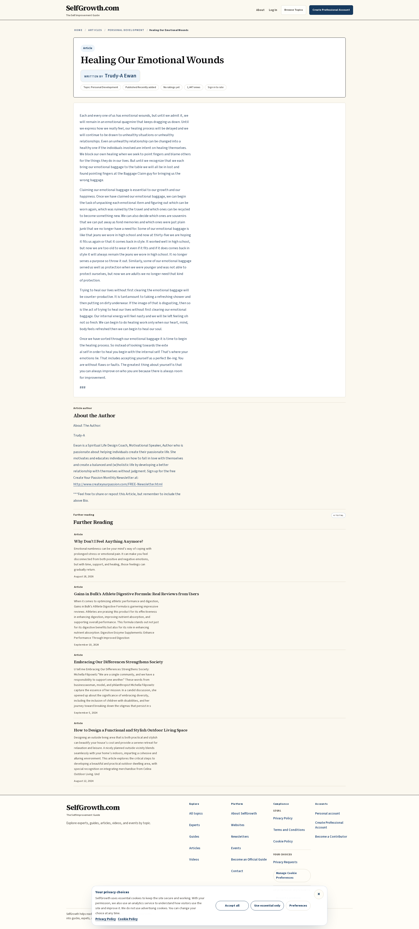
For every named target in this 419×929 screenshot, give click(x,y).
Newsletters (240, 836)
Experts (194, 825)
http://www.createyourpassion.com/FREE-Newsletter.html (118, 484)
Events (236, 848)
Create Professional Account (329, 825)
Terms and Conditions (289, 830)
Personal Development (126, 30)
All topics (196, 813)
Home (78, 30)
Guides (194, 836)
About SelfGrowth (244, 813)
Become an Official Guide (249, 859)
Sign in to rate (216, 87)
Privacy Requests (285, 862)
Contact (237, 871)
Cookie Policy (283, 841)
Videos (194, 859)
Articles (95, 30)
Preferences (298, 905)
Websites (237, 825)
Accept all (232, 905)
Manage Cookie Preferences (286, 875)
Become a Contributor (331, 836)
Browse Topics (293, 10)
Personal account (327, 813)
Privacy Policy (282, 818)
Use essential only (267, 905)
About (260, 10)
